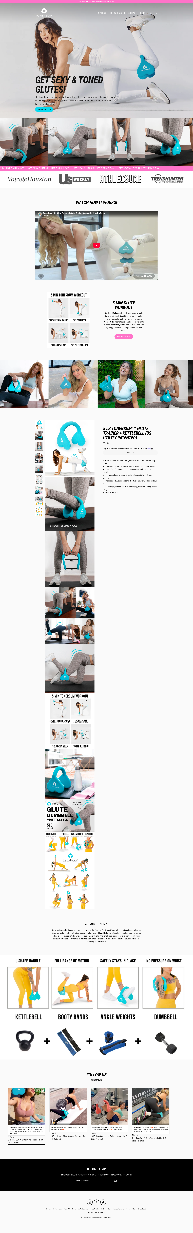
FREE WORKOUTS (117, 13)
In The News (57, 1209)
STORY (143, 13)
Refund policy (142, 1209)
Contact (48, 1209)
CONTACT (132, 13)
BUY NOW (101, 13)
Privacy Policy (131, 1209)
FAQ (150, 13)
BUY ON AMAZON (44, 109)
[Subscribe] (115, 1180)
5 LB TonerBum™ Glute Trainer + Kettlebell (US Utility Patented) (25, 1141)
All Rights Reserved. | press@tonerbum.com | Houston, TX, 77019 (96, 1217)
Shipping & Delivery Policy (96, 1212)
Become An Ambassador (80, 1209)
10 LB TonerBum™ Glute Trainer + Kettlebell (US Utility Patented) (109, 1137)
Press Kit (67, 1209)
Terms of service (118, 1209)
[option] (96, 142)
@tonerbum (96, 1080)
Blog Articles (95, 1209)
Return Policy (106, 1209)
